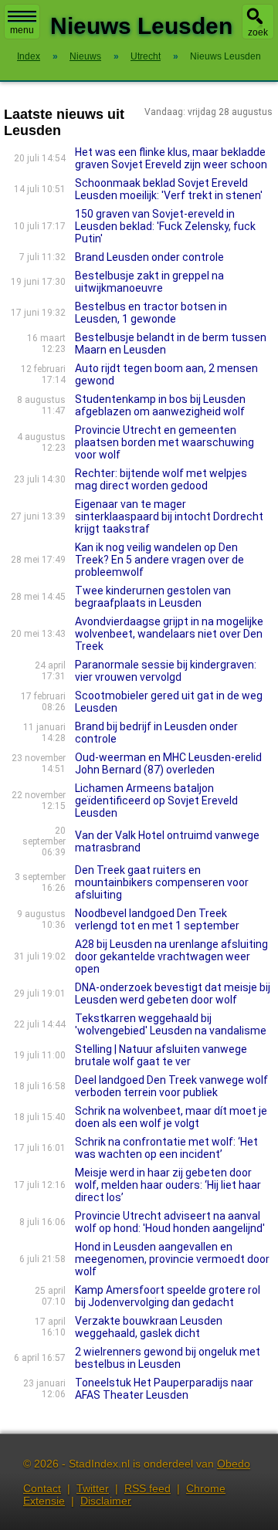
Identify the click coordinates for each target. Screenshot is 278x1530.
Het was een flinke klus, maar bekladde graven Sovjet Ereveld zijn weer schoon (171, 158)
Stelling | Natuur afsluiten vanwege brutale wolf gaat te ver (161, 1055)
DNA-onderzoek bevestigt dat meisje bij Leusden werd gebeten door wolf (172, 993)
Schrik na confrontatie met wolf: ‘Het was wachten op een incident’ (166, 1148)
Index (28, 56)
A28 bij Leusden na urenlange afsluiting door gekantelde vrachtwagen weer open (171, 956)
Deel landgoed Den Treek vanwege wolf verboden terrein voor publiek (171, 1086)
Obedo (233, 1463)
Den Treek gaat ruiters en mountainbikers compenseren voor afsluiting (162, 882)
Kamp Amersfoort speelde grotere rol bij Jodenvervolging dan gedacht (167, 1296)
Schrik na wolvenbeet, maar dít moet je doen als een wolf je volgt (171, 1117)
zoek (258, 32)
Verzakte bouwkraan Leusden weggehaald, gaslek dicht (148, 1327)
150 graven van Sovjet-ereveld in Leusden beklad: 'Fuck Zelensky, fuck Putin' (165, 226)
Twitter (92, 1488)
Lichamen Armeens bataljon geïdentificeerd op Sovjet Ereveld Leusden (156, 800)
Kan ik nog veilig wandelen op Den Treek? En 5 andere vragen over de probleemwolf (159, 559)
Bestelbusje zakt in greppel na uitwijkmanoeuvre (149, 281)
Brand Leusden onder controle (149, 257)
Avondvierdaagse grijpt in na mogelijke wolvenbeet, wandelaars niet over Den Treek (169, 633)
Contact (42, 1488)
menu (22, 30)
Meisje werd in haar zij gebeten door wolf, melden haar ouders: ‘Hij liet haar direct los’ (168, 1184)
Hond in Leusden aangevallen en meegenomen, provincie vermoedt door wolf (172, 1259)
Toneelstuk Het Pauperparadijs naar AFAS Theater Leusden (164, 1388)
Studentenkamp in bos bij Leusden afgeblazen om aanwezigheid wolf (160, 405)
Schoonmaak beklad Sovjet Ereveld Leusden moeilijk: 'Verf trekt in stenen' (169, 189)
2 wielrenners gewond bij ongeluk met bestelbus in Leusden (167, 1358)
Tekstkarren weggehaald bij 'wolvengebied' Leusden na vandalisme (170, 1024)
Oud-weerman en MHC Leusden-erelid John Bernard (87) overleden (168, 763)
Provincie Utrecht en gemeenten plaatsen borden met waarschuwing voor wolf (164, 442)
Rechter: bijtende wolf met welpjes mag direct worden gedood (161, 479)
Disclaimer (105, 1500)
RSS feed (147, 1488)
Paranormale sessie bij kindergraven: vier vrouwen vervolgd (165, 670)
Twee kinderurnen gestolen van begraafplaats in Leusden (153, 596)
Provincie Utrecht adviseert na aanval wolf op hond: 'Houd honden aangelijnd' (170, 1222)
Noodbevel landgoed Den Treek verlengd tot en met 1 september (157, 919)
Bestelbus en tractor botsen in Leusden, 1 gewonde (151, 312)
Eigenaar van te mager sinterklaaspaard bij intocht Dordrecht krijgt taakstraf (169, 516)
